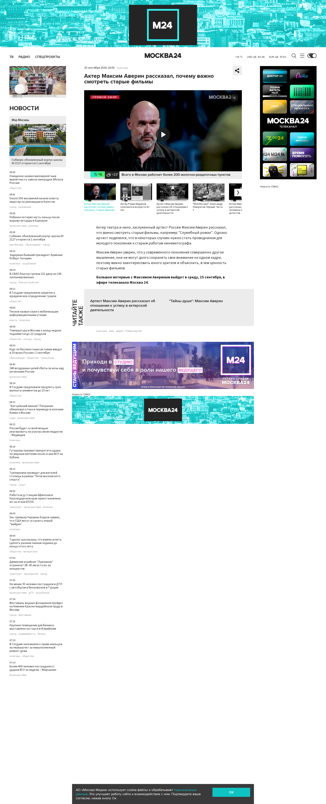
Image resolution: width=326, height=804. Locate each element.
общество (15, 188)
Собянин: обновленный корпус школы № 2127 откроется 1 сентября (37, 161)
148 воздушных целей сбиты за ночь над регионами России (36, 370)
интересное (30, 551)
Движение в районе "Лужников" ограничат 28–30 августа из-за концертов (31, 565)
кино (111, 331)
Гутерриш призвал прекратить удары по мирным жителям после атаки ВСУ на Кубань (36, 453)
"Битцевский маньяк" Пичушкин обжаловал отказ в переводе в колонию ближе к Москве (36, 409)
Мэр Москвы (20, 120)
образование (33, 244)
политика (14, 263)
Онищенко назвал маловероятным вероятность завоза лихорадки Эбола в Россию (36, 179)
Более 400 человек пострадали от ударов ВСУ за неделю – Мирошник (32, 668)
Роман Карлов (133, 331)
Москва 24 (163, 56)
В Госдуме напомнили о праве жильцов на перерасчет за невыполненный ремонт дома (35, 647)
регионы (33, 226)
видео (120, 331)
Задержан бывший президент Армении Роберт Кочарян (35, 256)
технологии (47, 358)
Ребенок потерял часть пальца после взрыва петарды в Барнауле (34, 219)
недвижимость (27, 634)
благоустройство (28, 282)
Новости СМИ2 (81, 394)
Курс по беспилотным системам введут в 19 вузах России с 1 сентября (35, 351)
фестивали (24, 615)
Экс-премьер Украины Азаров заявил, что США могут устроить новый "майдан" (34, 520)
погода (27, 339)
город (13, 207)
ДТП (31, 592)
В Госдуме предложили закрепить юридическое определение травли (32, 294)
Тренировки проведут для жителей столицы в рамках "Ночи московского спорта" (34, 476)
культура (101, 331)
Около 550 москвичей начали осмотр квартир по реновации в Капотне (34, 200)
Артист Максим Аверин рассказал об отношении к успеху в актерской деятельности (122, 305)
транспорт (15, 507)
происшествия (18, 226)
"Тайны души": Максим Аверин (196, 301)
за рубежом (29, 263)
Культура (122, 68)
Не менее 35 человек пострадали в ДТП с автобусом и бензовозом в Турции (35, 586)
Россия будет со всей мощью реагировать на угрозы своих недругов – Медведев (36, 431)
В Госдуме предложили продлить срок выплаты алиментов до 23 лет (35, 389)
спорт (21, 485)
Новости (24, 108)
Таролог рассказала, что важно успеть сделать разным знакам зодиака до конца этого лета (35, 543)
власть (13, 320)
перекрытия (31, 574)
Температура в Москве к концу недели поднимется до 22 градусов (35, 332)
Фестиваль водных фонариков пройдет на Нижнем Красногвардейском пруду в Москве (36, 606)
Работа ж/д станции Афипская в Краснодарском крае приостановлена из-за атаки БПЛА (35, 498)
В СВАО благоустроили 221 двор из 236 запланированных (35, 275)
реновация (24, 207)
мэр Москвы (16, 244)
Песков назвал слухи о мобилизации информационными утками (33, 313)
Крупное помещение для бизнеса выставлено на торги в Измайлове (32, 627)
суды (12, 418)
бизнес (42, 634)
